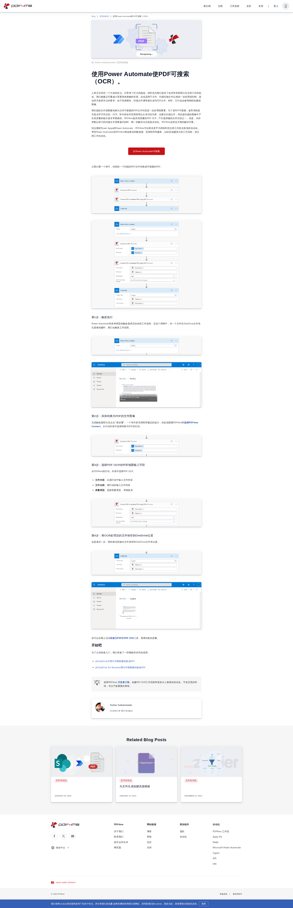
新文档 (207, 5)
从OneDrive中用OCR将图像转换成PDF (115, 661)
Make (215, 842)
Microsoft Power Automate (227, 847)
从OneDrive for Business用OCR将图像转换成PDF (120, 667)
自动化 (183, 836)
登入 (276, 5)
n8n (215, 863)
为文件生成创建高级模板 (134, 786)
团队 (182, 831)
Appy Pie (217, 836)
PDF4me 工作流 (221, 831)
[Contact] (72, 836)
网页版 (117, 847)
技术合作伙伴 (121, 842)
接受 (204, 903)
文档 (220, 5)
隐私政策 (192, 903)
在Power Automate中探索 (146, 151)
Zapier (216, 852)
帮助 (149, 836)
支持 (261, 5)
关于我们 (118, 831)
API (214, 858)
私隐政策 (223, 894)
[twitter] (63, 836)
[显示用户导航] (285, 6)
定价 (249, 5)
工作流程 (234, 5)
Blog (93, 16)
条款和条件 (237, 894)
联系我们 (118, 836)
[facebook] (54, 836)
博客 (149, 831)
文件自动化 (104, 16)
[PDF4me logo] (18, 6)
